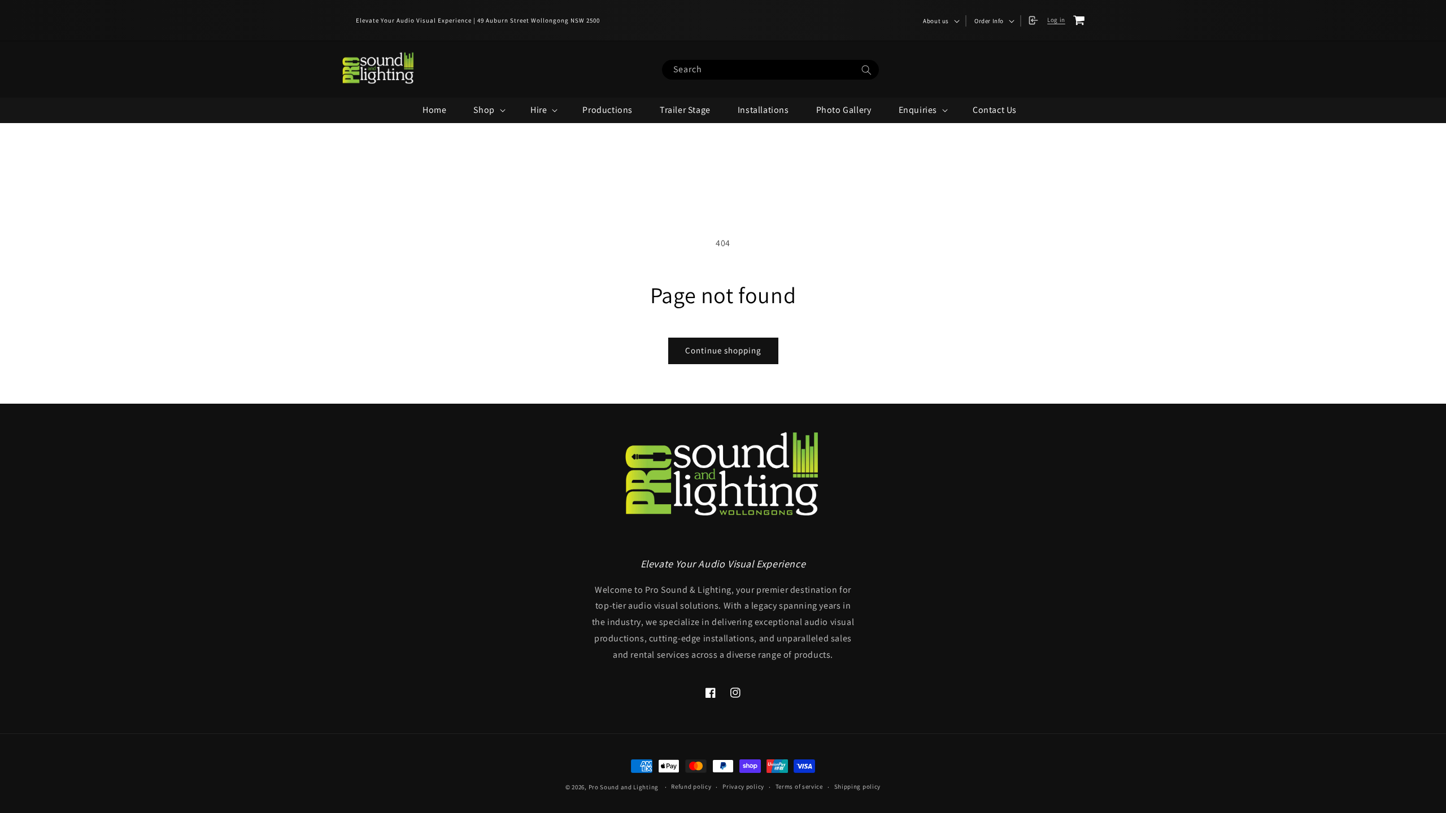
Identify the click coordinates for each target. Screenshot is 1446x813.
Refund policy (691, 786)
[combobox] (770, 70)
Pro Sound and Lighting (624, 787)
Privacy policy (743, 786)
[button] (940, 21)
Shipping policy (857, 786)
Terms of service (799, 786)
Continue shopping (723, 350)
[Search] (866, 70)
